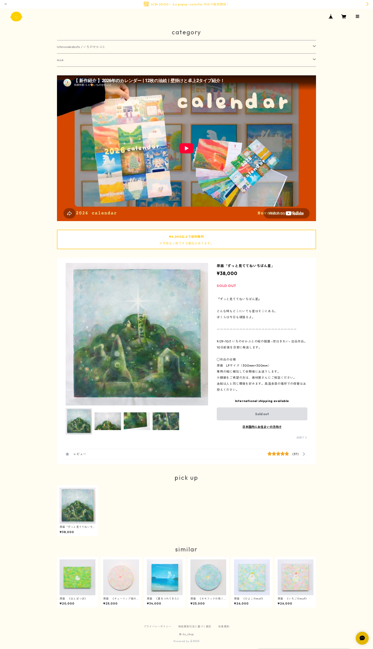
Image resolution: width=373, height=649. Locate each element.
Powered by (182, 641)
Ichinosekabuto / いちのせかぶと (81, 47)
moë (60, 60)
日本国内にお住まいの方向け (262, 427)
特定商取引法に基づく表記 (195, 626)
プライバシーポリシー (157, 626)
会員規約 (223, 626)
